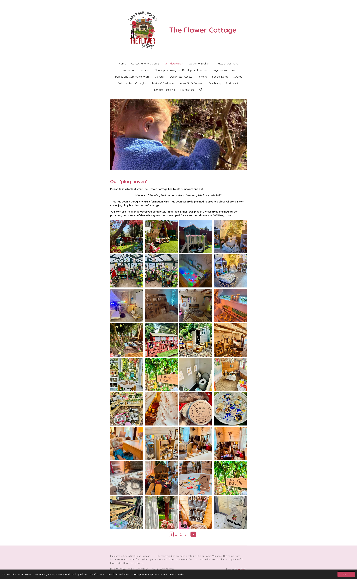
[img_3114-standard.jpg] (230, 374)
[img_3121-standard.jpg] (161, 443)
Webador (242, 569)
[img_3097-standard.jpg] (230, 271)
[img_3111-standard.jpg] (127, 374)
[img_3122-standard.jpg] (195, 443)
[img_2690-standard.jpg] (161, 271)
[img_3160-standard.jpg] (230, 478)
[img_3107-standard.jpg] (195, 340)
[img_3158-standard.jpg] (161, 512)
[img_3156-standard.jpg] (230, 512)
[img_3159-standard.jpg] (127, 512)
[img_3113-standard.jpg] (195, 374)
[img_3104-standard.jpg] (230, 305)
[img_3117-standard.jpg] (195, 409)
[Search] (201, 89)
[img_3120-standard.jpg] (127, 443)
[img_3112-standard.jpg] (161, 374)
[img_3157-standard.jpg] (195, 512)
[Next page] (193, 534)
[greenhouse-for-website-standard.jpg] (127, 271)
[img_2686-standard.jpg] (195, 271)
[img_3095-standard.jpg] (127, 305)
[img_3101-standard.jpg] (161, 305)
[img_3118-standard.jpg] (161, 409)
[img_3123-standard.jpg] (230, 443)
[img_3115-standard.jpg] (127, 409)
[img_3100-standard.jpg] (195, 305)
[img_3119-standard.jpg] (230, 409)
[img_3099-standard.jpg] (230, 236)
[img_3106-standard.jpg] (161, 340)
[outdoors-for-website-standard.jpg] (127, 236)
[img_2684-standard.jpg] (195, 236)
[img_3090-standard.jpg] (161, 478)
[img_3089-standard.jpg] (195, 478)
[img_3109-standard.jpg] (230, 340)
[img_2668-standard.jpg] (161, 236)
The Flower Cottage (203, 29)
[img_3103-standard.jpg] (127, 340)
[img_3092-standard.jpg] (127, 478)
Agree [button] (346, 574)
